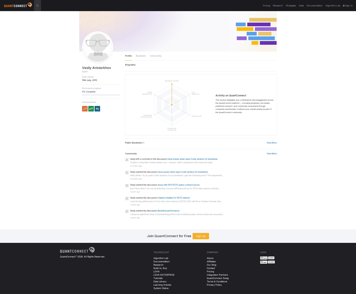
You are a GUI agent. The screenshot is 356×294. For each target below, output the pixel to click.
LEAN (156, 271)
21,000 (271, 262)
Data (301, 5)
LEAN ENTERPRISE (164, 274)
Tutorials (158, 278)
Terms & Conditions (217, 281)
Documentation (161, 261)
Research (278, 5)
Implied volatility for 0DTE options (174, 197)
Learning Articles (162, 284)
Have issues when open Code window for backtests (192, 159)
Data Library (159, 281)
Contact (211, 268)
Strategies (291, 5)
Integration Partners (217, 274)
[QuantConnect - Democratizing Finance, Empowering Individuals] (18, 6)
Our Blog (211, 264)
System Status (161, 288)
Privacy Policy (214, 284)
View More (272, 143)
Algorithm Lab (160, 258)
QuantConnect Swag (218, 278)
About (210, 258)
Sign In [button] (348, 5)
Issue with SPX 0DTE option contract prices (179, 184)
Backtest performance (168, 210)
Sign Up (200, 236)
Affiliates (211, 261)
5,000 (271, 258)
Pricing (266, 5)
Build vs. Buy (160, 268)
